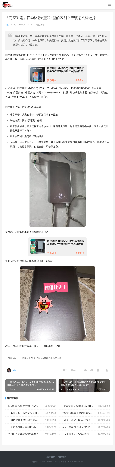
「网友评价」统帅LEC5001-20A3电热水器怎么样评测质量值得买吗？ (86, 405)
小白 (7, 24)
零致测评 (60, 461)
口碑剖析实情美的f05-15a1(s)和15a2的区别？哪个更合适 (32, 405)
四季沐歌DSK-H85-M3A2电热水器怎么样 (41, 358)
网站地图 (62, 457)
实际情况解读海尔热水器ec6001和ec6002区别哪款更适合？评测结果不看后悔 (86, 412)
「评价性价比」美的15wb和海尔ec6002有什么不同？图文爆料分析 (32, 427)
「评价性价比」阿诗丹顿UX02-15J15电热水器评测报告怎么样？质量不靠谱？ (86, 420)
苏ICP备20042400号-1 (74, 461)
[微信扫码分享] (85, 370)
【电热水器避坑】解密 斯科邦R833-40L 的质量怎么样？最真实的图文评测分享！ (32, 420)
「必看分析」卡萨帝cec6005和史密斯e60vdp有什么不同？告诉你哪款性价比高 (32, 412)
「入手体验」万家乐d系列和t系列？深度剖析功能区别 (86, 434)
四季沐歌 (12, 358)
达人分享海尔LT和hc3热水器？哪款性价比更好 (86, 427)
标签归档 (51, 457)
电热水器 (40, 24)
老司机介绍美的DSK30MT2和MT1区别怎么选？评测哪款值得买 (32, 434)
